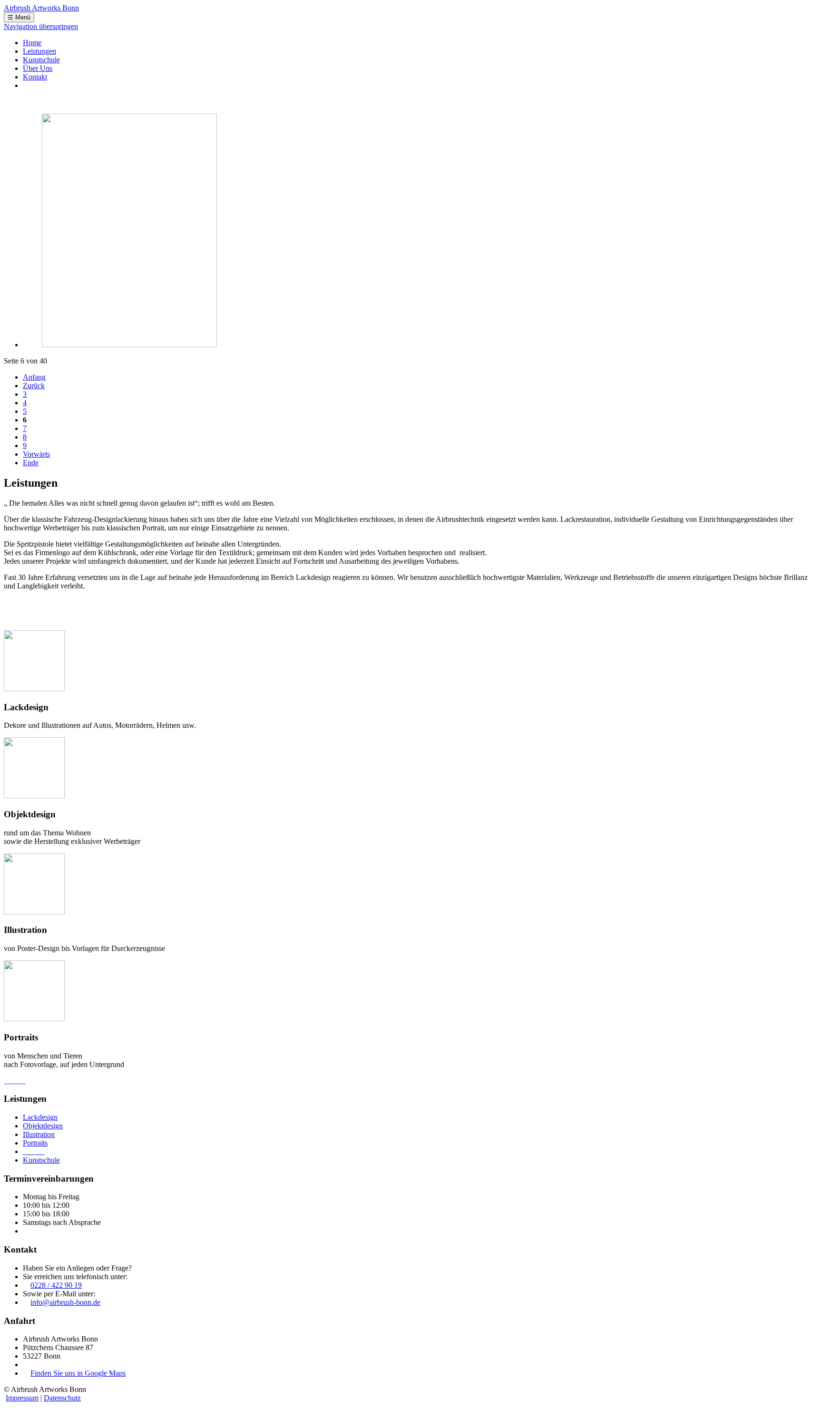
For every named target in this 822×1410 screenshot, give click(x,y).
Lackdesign (40, 1117)
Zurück (34, 386)
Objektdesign (43, 1126)
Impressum (22, 1398)
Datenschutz (62, 1398)
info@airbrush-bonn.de (65, 1302)
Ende (31, 463)
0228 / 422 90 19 (56, 1285)
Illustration (39, 1134)
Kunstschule (41, 1160)
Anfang (34, 377)
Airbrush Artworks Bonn (41, 8)
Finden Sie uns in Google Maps (78, 1373)
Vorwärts (36, 454)
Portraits (35, 1143)
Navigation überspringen (41, 26)
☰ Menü (19, 17)
